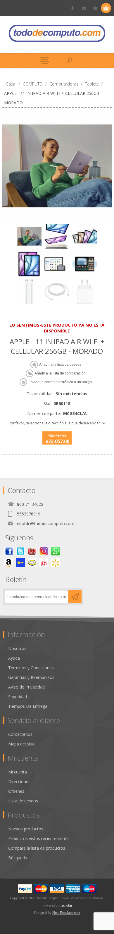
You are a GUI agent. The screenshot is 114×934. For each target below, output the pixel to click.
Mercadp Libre (32, 562)
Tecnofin (66, 905)
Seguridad (17, 696)
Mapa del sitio (21, 744)
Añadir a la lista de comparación (60, 373)
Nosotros (17, 648)
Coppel (20, 562)
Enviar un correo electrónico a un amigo (60, 382)
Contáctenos (20, 734)
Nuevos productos (25, 829)
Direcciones (19, 781)
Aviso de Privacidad (26, 687)
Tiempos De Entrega (27, 706)
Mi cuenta (17, 772)
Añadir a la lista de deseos (60, 365)
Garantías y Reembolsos (31, 677)
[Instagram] (43, 551)
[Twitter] (20, 551)
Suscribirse (75, 596)
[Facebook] (8, 551)
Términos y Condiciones (31, 667)
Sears (43, 562)
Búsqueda (17, 857)
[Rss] (55, 551)
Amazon (8, 562)
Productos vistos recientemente (38, 838)
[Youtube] (32, 551)
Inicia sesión (84, 8)
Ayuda (14, 658)
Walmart (55, 562)
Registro (72, 8)
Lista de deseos (23, 801)
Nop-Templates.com (66, 913)
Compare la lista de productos (36, 848)
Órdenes (16, 791)
